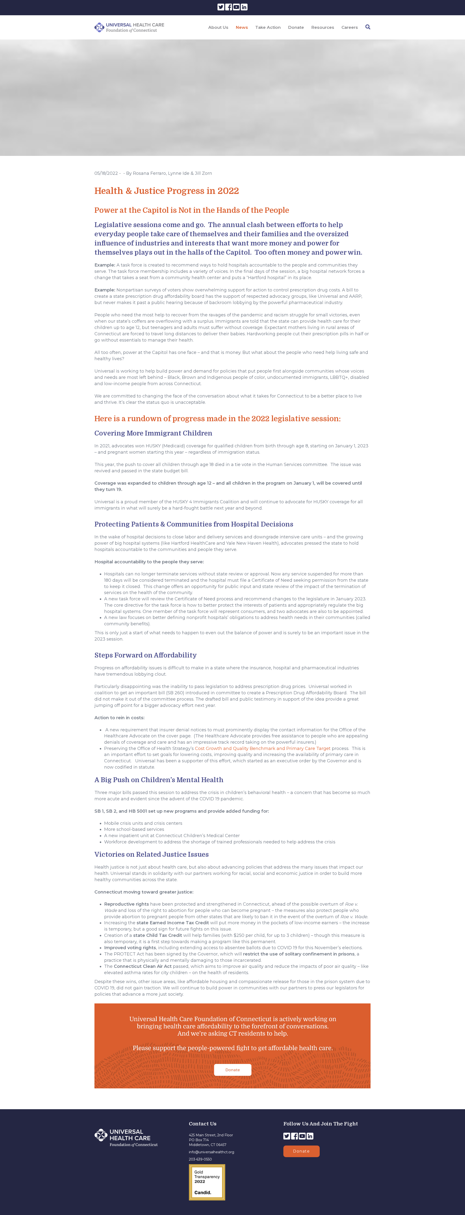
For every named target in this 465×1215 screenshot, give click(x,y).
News (242, 27)
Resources (322, 27)
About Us (218, 27)
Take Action (268, 27)
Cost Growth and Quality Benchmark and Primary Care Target (263, 748)
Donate (296, 27)
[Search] (368, 27)
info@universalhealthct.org (211, 1152)
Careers (349, 27)
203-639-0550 (200, 1159)
